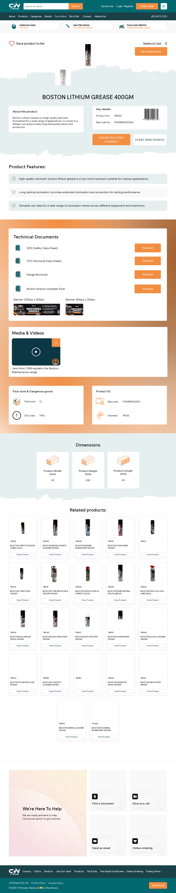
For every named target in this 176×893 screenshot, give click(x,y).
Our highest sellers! (83, 27)
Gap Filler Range (81, 25)
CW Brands (22, 887)
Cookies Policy (55, 883)
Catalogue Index (27, 25)
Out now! (23, 27)
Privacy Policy (38, 882)
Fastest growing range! (138, 27)
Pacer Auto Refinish (136, 25)
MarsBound (52, 887)
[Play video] (36, 352)
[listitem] (108, 791)
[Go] (56, 342)
